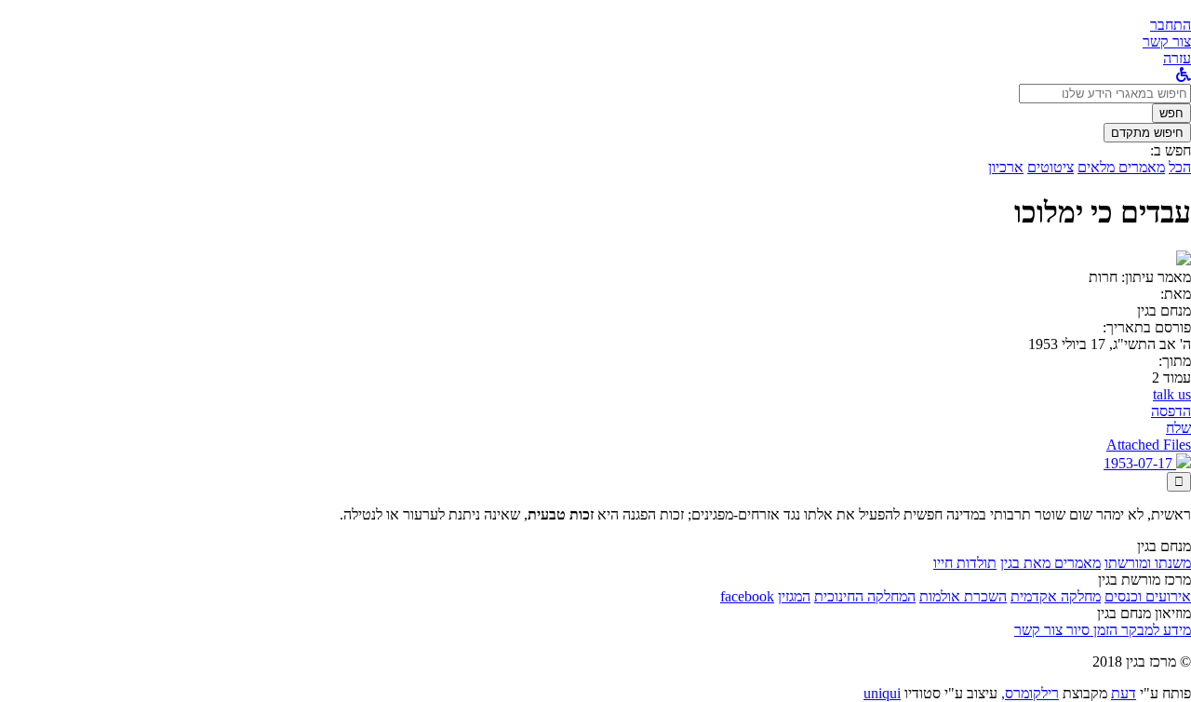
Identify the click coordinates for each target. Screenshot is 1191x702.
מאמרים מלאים (1121, 167)
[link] (1167, 41)
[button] (1170, 25)
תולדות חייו (965, 563)
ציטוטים (1050, 167)
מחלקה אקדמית (1055, 596)
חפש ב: (1170, 150)
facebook (747, 596)
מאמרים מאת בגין (1050, 563)
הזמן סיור (1090, 630)
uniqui (882, 693)
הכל (1180, 167)
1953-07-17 (1140, 463)
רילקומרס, (1030, 693)
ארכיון (1006, 167)
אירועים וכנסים (1147, 596)
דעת (1123, 693)
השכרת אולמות (963, 596)
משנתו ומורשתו (1147, 563)
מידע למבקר (1154, 630)
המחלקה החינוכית (865, 596)
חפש (1171, 113)
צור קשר (1038, 630)
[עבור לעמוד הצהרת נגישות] (1183, 75)
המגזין (794, 596)
